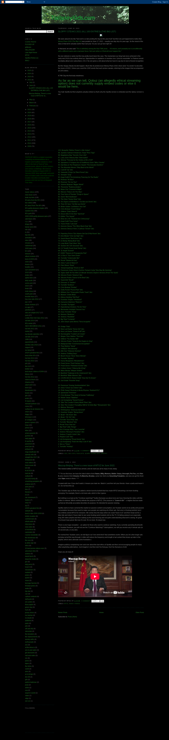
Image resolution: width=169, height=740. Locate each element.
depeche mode (30, 559)
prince (27, 428)
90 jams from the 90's (32, 200)
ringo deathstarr (30, 452)
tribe (26, 430)
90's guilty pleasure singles (34, 208)
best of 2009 (29, 259)
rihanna (28, 382)
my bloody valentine (32, 334)
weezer (27, 253)
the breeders (29, 634)
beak (27, 288)
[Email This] (92, 451)
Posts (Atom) (72, 617)
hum (26, 610)
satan (27, 695)
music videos (74, 603)
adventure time (30, 551)
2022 (29, 80)
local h (27, 567)
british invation (30, 516)
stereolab (28, 631)
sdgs (27, 698)
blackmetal (29, 390)
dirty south (28, 280)
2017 (29, 122)
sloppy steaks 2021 (92, 453)
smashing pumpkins (32, 481)
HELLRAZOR (30, 50)
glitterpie (28, 47)
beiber (27, 369)
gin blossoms (30, 653)
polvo (27, 661)
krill (26, 468)
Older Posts (140, 612)
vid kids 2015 (30, 337)
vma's (27, 412)
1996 (27, 339)
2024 (29, 73)
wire (26, 671)
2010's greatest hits (32, 353)
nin (26, 658)
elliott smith (29, 521)
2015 (29, 128)
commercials (29, 519)
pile (26, 626)
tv (25, 232)
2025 (29, 70)
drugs (27, 224)
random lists (29, 211)
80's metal (28, 323)
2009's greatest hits (32, 508)
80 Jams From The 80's (33, 205)
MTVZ (27, 55)
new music (29, 195)
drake (27, 275)
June (31, 85)
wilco (27, 545)
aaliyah (27, 511)
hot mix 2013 (29, 358)
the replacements (31, 636)
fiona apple (29, 604)
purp (26, 685)
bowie (27, 393)
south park (29, 294)
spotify (104, 453)
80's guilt (28, 213)
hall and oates (30, 655)
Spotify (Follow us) (31, 58)
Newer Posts (62, 612)
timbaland (28, 460)
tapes (27, 663)
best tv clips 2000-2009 (33, 513)
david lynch (29, 556)
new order (28, 527)
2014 (29, 131)
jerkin (27, 398)
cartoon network (31, 596)
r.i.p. (26, 221)
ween (27, 286)
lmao (27, 425)
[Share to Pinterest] (102, 451)
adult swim (29, 385)
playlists (80, 453)
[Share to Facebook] (99, 451)
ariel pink (28, 487)
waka (27, 588)
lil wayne (28, 401)
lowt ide (28, 473)
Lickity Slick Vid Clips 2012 (34, 318)
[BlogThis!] (94, 451)
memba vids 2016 (31, 345)
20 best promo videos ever (34, 548)
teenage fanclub (31, 583)
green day (28, 607)
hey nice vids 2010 (32, 299)
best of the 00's (30, 355)
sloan (27, 580)
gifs (26, 679)
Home (101, 612)
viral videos (29, 462)
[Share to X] (97, 451)
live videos (29, 203)
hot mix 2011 (29, 328)
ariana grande (30, 433)
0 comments (85, 450)
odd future (28, 219)
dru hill (27, 677)
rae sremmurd (30, 497)
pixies (27, 575)
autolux (27, 553)
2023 (29, 76)
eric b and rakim (31, 650)
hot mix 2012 (29, 377)
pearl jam (28, 446)
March (31, 102)
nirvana (27, 243)
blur (26, 489)
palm (27, 623)
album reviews (30, 256)
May (31, 99)
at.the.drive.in (30, 647)
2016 (29, 125)
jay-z (27, 302)
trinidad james (30, 586)
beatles (27, 267)
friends (27, 492)
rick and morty (30, 478)
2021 (65, 453)
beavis (27, 264)
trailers (27, 500)
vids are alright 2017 (32, 312)
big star (27, 591)
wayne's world (30, 693)
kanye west (29, 227)
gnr (26, 562)
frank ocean (29, 465)
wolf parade (29, 642)
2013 (29, 134)
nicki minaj (29, 291)
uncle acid (28, 283)
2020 (29, 112)
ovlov (27, 262)
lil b (26, 251)
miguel (27, 347)
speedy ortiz (29, 454)
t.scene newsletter (31, 535)
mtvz (66, 603)
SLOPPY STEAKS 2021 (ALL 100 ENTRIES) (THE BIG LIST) (87, 31)
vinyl (26, 503)
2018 (29, 119)
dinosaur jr (29, 417)
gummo (27, 436)
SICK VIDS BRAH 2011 (33, 326)
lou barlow (29, 615)
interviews (28, 524)
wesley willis (29, 639)
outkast (27, 476)
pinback (28, 449)
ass (26, 645)
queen (27, 578)
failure (27, 374)
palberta (28, 620)
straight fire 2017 (31, 457)
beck (27, 387)
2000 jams (29, 248)
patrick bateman (31, 682)
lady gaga (28, 438)
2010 (29, 143)
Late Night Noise (31, 52)
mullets (27, 572)
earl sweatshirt (30, 270)
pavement (28, 444)
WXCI (27, 60)
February (32, 105)
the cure (28, 540)
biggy (27, 414)
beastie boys (29, 296)
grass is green (30, 422)
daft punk (28, 599)
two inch (28, 366)
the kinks (28, 666)
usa (26, 690)
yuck (26, 315)
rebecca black (30, 379)
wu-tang (28, 350)
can (26, 594)
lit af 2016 (28, 470)
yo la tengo (29, 674)
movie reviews (30, 304)
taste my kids (29, 197)
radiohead (28, 245)
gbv (26, 395)
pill (26, 363)
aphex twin (29, 278)
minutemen (29, 570)
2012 (29, 137)
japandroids (29, 342)
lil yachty (28, 441)
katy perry (28, 564)
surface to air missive (32, 409)
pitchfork (28, 310)
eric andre (28, 602)
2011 (29, 140)
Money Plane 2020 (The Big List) (70, 41)
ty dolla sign (29, 543)
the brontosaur (30, 537)
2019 (29, 115)
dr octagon (29, 420)
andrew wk (29, 484)
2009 (29, 146)
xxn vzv (27, 701)
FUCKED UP (29, 44)
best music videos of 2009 (34, 371)
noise (27, 406)
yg (26, 505)
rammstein (29, 532)
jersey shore (29, 612)
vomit (27, 669)
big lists (72, 453)
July (31, 82)
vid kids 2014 (30, 320)
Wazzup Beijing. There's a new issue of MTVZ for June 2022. (86, 465)
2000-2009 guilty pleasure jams (36, 216)
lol (26, 495)
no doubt (28, 618)
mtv (26, 229)
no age (27, 307)
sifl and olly (29, 628)
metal (27, 331)
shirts (27, 687)
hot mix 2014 (29, 361)
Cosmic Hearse (30, 42)
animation (28, 237)
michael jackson (31, 403)
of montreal (29, 529)
